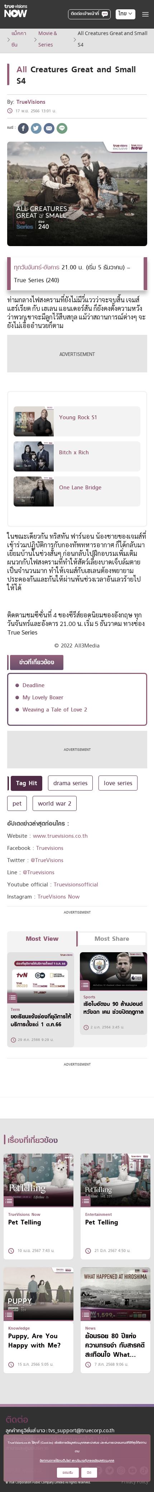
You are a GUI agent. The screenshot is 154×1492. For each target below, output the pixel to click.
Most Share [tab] (112, 939)
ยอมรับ (68, 1472)
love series (118, 783)
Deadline (33, 685)
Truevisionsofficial (76, 884)
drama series (70, 783)
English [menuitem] (120, 40)
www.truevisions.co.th (60, 836)
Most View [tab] (42, 939)
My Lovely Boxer (43, 697)
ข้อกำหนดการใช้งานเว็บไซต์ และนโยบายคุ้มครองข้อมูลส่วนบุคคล (77, 1460)
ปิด (89, 1472)
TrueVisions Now (59, 896)
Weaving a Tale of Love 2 (55, 709)
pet (17, 803)
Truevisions (49, 848)
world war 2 (54, 803)
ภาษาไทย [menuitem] (118, 28)
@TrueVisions (47, 860)
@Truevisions (38, 872)
